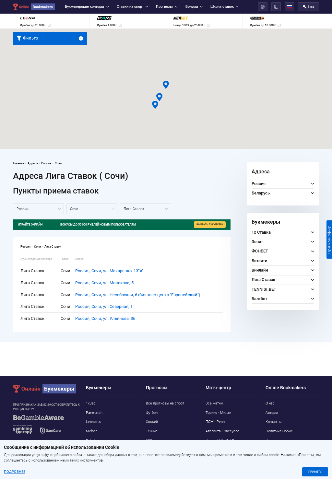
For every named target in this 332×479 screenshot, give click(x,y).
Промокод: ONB (181, 234)
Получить (194, 234)
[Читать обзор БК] (138, 234)
